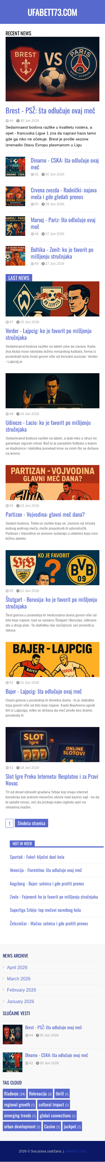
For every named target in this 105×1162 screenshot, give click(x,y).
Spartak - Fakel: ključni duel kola (37, 856)
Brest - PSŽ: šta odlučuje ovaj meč (50, 110)
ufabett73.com (52, 12)
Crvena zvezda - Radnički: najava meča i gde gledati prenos (64, 193)
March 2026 (19, 978)
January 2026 (20, 1001)
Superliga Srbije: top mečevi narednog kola (45, 909)
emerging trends (17, 1115)
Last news (18, 277)
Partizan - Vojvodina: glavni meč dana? (45, 514)
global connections (55, 1115)
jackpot (70, 1126)
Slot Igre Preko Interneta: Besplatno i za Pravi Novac (52, 779)
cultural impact (51, 1104)
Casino (49, 1126)
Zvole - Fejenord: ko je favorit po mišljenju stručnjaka (54, 896)
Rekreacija (38, 1093)
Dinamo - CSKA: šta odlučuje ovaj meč (65, 163)
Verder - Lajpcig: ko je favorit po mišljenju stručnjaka (49, 333)
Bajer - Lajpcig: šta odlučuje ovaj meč (44, 691)
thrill (60, 1093)
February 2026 (21, 990)
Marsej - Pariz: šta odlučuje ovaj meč (63, 223)
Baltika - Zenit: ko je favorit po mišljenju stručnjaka (62, 252)
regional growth (17, 1104)
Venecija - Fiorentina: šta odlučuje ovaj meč (46, 870)
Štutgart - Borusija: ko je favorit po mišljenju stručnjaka (51, 602)
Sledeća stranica (31, 823)
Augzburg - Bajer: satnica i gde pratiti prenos (47, 883)
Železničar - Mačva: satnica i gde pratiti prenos (49, 923)
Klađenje (11, 1093)
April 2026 (17, 967)
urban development (20, 1126)
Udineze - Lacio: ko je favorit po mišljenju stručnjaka (48, 425)
